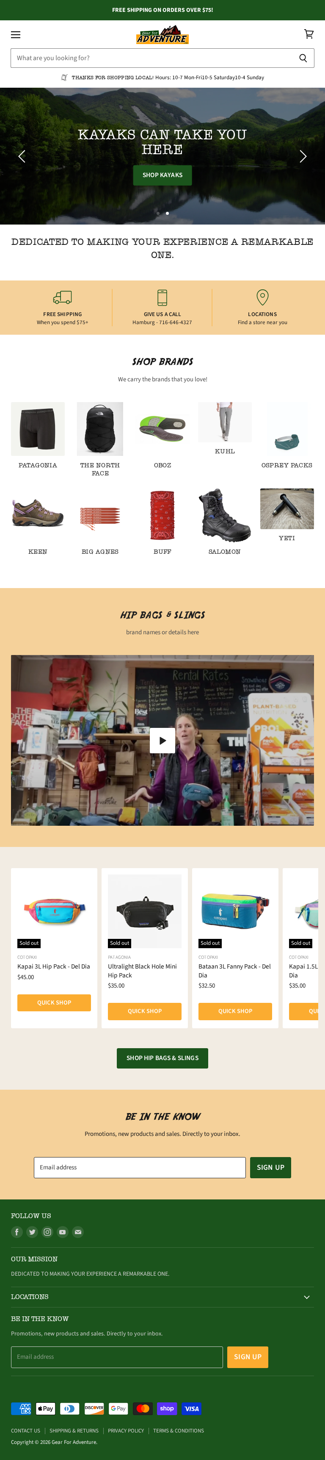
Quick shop (54, 1002)
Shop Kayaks (162, 175)
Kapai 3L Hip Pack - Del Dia (53, 966)
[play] (162, 740)
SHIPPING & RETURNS (74, 1431)
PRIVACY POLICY (126, 1431)
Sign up (270, 1167)
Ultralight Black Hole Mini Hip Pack (142, 971)
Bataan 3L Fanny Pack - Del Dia (234, 971)
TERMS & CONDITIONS (178, 1431)
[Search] (303, 58)
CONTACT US (25, 1431)
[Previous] (23, 156)
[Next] (301, 156)
